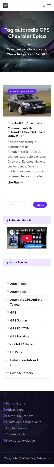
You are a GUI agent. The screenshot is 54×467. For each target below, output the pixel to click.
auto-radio (18, 283)
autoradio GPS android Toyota (26, 302)
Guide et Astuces (22, 344)
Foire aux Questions (19, 415)
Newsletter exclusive (20, 440)
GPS (13, 312)
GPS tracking (19, 336)
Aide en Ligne (15, 409)
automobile (18, 291)
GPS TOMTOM (20, 328)
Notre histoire (15, 403)
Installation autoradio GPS (22, 91)
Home (25, 44)
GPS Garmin (18, 320)
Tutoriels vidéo (16, 434)
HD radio (16, 352)
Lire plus (13, 182)
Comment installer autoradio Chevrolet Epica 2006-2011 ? (26, 132)
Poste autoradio (21, 373)
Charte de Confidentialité (23, 422)
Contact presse (17, 428)
